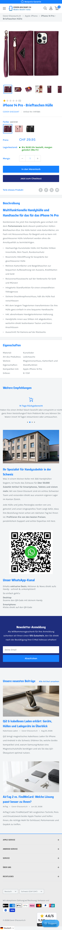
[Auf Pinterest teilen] (46, 190)
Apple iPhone (31, 16)
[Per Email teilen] (57, 190)
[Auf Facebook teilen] (41, 190)
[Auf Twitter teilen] (52, 190)
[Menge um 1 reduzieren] (22, 158)
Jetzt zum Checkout (31, 178)
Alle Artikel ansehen (49, 681)
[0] (57, 8)
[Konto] (50, 8)
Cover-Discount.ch (12, 16)
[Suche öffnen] (45, 8)
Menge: (6, 158)
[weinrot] (7, 128)
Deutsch (8, 891)
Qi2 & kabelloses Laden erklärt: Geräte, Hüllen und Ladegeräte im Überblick (27, 724)
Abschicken (31, 658)
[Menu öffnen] (4, 8)
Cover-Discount (11, 111)
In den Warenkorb (31, 169)
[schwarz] (30, 128)
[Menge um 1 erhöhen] (38, 158)
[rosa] (19, 128)
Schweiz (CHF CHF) (29, 891)
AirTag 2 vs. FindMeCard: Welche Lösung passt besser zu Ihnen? (28, 799)
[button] (7, 928)
